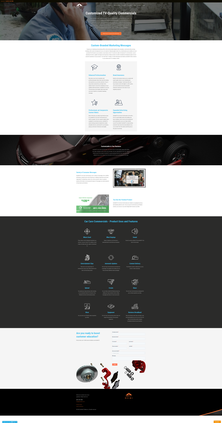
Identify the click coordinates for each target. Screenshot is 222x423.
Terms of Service (79, 406)
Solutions (110, 5)
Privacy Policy (79, 404)
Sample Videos (117, 5)
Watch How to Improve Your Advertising (111, 33)
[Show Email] (12, 422)
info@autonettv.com (80, 401)
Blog (134, 5)
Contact (139, 5)
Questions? (7, 1)
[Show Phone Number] (14, 422)
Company (130, 5)
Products (124, 5)
